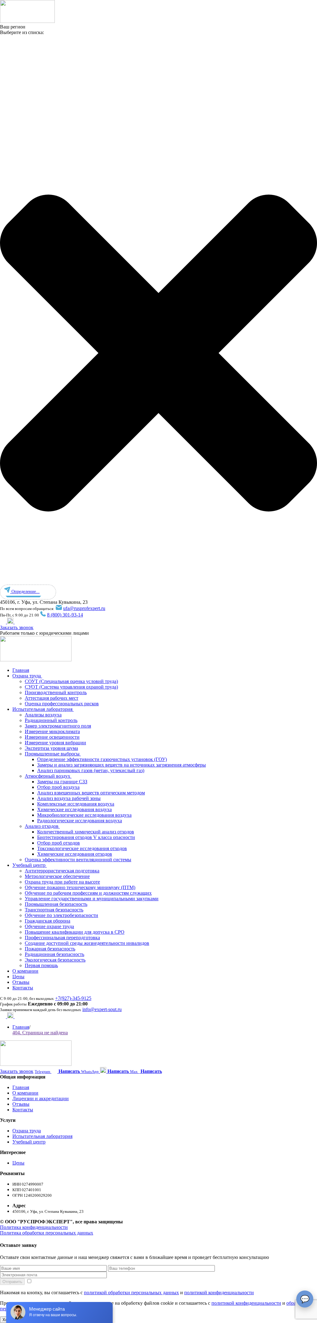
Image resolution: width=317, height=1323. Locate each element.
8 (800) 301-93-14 (65, 614)
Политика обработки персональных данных (46, 1232)
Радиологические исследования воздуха (79, 820)
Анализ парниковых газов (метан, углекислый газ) (90, 770)
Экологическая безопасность (55, 959)
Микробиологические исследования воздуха (84, 815)
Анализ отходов (42, 826)
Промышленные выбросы (53, 753)
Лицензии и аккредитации (40, 1098)
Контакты (22, 987)
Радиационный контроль (51, 720)
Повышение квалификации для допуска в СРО (74, 932)
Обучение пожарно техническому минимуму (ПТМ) (80, 887)
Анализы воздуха (43, 714)
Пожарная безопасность (50, 948)
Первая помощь (41, 965)
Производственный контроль (56, 692)
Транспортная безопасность (54, 909)
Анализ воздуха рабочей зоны (69, 798)
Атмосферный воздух (48, 776)
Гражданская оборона (47, 920)
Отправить (12, 1281)
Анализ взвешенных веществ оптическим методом (91, 792)
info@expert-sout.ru (102, 1009)
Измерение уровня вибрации (55, 742)
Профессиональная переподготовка (62, 937)
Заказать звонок (16, 627)
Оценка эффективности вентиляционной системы (78, 859)
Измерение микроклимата (52, 731)
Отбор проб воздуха (58, 787)
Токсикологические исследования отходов (82, 848)
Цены (18, 976)
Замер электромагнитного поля (58, 726)
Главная (20, 670)
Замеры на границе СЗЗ (62, 781)
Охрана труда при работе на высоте (62, 881)
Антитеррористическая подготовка (62, 870)
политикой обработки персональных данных (131, 1292)
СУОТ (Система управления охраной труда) (71, 687)
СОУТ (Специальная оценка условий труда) (71, 681)
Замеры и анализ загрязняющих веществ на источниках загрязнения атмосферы (121, 764)
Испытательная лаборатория (43, 709)
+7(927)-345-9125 (73, 998)
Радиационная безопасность (54, 954)
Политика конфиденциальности (34, 1227)
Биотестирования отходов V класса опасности (86, 837)
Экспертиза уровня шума (51, 748)
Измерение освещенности (52, 737)
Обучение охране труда (49, 926)
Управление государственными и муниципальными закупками (91, 898)
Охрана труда (27, 675)
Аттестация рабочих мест (51, 698)
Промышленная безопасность (56, 904)
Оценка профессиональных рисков (62, 703)
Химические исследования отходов (74, 854)
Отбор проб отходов (58, 842)
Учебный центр (29, 865)
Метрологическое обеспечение (57, 876)
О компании (25, 971)
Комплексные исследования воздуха (75, 803)
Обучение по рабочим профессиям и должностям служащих (88, 893)
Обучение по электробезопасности (61, 915)
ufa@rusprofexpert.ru (84, 608)
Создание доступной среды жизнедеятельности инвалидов (87, 943)
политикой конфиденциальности (219, 1292)
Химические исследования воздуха (74, 809)
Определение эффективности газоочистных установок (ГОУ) (102, 759)
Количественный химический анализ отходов (85, 831)
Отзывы (20, 982)
